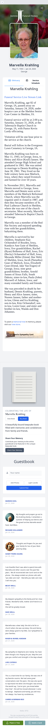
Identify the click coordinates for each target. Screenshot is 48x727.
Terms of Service (30, 717)
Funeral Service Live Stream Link (22, 97)
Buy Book (23, 419)
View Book (11, 419)
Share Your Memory (14, 450)
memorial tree (19, 322)
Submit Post (24, 488)
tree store (16, 324)
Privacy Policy (18, 717)
